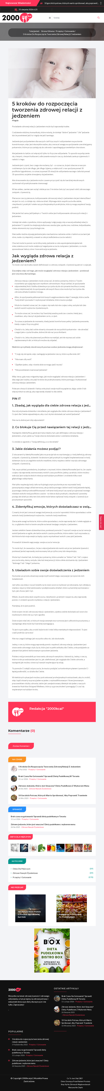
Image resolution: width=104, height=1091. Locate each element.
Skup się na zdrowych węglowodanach (75, 1084)
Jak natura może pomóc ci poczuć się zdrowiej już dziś (29, 914)
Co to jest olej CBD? (75, 1078)
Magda (15, 120)
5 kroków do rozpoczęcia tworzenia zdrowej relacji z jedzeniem (52, 34)
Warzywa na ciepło (75, 1087)
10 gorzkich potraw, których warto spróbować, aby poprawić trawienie (52, 795)
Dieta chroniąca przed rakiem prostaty (75, 1081)
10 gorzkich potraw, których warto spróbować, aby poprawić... (71, 3)
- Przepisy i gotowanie (36, 769)
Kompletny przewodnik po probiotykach (70, 915)
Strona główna (47, 31)
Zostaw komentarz (21, 746)
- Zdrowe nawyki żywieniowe (39, 789)
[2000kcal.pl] (99, 18)
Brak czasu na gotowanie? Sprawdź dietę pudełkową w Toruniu (48, 776)
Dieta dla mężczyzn (53, 868)
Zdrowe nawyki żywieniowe (53, 873)
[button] (100, 2)
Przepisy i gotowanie (65, 31)
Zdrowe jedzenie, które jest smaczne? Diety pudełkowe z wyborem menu (53, 786)
